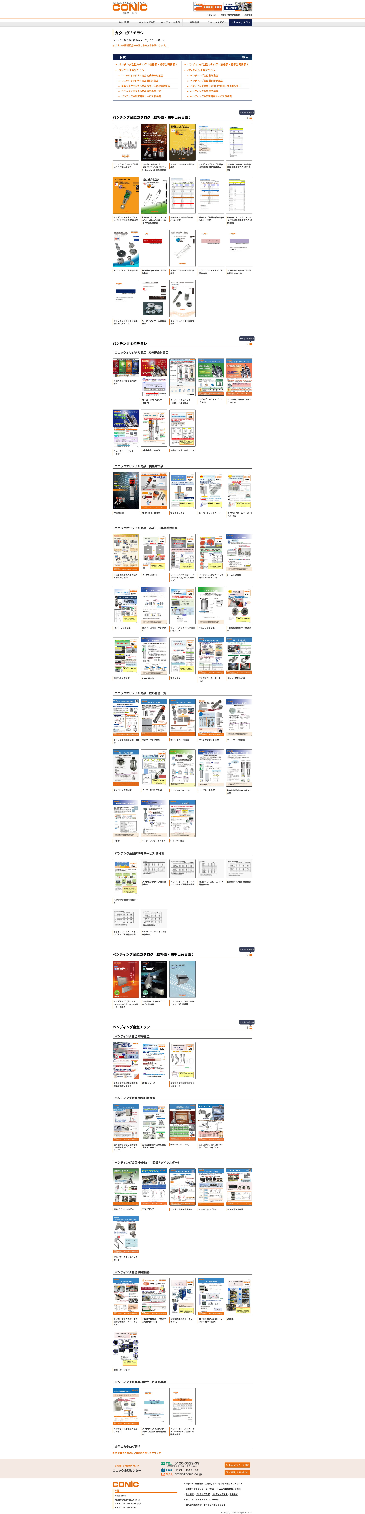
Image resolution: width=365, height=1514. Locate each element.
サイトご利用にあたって (214, 1504)
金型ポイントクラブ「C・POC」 (200, 1488)
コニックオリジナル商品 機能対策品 (139, 80)
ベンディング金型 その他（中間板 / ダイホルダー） (216, 86)
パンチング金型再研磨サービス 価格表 (141, 96)
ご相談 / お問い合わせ (230, 14)
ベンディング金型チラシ (201, 70)
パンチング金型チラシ (131, 70)
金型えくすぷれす (234, 1483)
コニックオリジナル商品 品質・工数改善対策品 (145, 86)
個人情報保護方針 (194, 1504)
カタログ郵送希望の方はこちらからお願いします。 (141, 45)
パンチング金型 (203, 1494)
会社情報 (190, 1494)
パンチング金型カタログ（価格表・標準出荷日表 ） (148, 64)
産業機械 (234, 1494)
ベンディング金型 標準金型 (204, 75)
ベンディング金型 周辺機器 (204, 91)
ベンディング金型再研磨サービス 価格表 (211, 96)
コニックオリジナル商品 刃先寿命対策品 (142, 75)
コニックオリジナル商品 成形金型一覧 (141, 91)
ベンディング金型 (220, 1494)
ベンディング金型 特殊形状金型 (206, 80)
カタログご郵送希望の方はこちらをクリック (138, 1453)
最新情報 (248, 14)
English (212, 14)
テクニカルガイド (194, 1499)
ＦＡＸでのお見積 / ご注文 (229, 1488)
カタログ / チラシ (211, 1499)
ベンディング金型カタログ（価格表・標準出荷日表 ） (218, 64)
